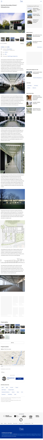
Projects (17, 387)
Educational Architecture (5, 392)
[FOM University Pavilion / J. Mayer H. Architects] (29, 10)
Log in (41, 1)
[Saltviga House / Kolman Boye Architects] (29, 21)
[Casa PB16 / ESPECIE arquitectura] (29, 104)
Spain (8, 47)
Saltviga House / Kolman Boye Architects (36, 21)
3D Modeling (10, 394)
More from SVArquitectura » (37, 77)
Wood (3, 387)
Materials (28, 87)
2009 (5, 54)
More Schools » (39, 47)
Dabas (18, 392)
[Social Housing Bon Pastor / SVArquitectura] (29, 74)
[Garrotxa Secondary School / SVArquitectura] (2, 326)
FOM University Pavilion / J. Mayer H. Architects (36, 10)
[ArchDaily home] (21, 1)
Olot (22, 392)
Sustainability (29, 85)
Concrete (11, 387)
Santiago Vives (15, 56)
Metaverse (34, 87)
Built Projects (4, 389)
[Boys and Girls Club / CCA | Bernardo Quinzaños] (29, 37)
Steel (7, 387)
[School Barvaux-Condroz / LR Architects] (29, 43)
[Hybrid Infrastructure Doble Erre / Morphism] (29, 110)
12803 (6, 52)
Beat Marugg (10, 56)
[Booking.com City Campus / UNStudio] (29, 16)
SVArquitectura (9, 49)
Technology (36, 85)
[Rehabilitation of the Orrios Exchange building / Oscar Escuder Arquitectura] (29, 98)
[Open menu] (1, 1)
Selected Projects (11, 389)
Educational (3, 394)
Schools (2, 47)
